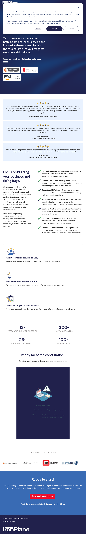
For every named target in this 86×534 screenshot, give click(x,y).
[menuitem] (8, 518)
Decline (71, 29)
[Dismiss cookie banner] (78, 8)
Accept (54, 29)
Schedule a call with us (55, 504)
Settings (38, 29)
